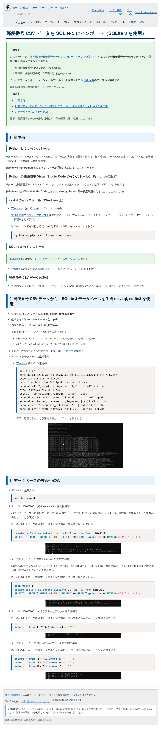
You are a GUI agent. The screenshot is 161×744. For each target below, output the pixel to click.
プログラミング (83, 22)
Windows (16, 208)
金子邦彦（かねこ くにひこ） (35, 701)
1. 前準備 (20, 100)
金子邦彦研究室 (20, 7)
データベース (39, 7)
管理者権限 (17, 215)
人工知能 (36, 22)
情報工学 (101, 22)
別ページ (64, 712)
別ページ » (40, 87)
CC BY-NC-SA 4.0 (27, 708)
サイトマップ (98, 12)
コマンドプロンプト (37, 215)
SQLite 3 (89, 80)
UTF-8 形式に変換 (68, 351)
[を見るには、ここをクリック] (50, 167)
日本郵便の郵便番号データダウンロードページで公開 (60, 56)
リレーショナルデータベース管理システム (56, 258)
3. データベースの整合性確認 (31, 111)
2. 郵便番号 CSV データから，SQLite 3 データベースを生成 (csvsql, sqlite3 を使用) (61, 106)
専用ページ (70, 694)
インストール (117, 22)
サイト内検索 (115, 12)
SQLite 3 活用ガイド (61, 7)
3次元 (67, 22)
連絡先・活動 (136, 22)
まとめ (129, 12)
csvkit (36, 208)
